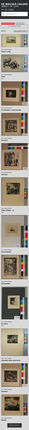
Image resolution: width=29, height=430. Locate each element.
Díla (2, 9)
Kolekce (11, 9)
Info (6, 9)
